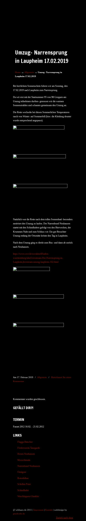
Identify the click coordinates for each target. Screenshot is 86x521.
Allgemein (29, 72)
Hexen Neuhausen (26, 454)
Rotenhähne (23, 478)
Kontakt (49, 510)
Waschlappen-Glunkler (28, 496)
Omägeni (21, 472)
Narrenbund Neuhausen (28, 466)
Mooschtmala (23, 460)
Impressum (38, 510)
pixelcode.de (19, 513)
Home (18, 72)
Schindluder (23, 490)
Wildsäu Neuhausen (43, 16)
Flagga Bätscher (25, 442)
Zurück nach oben (64, 517)
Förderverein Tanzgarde (28, 448)
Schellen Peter (24, 484)
